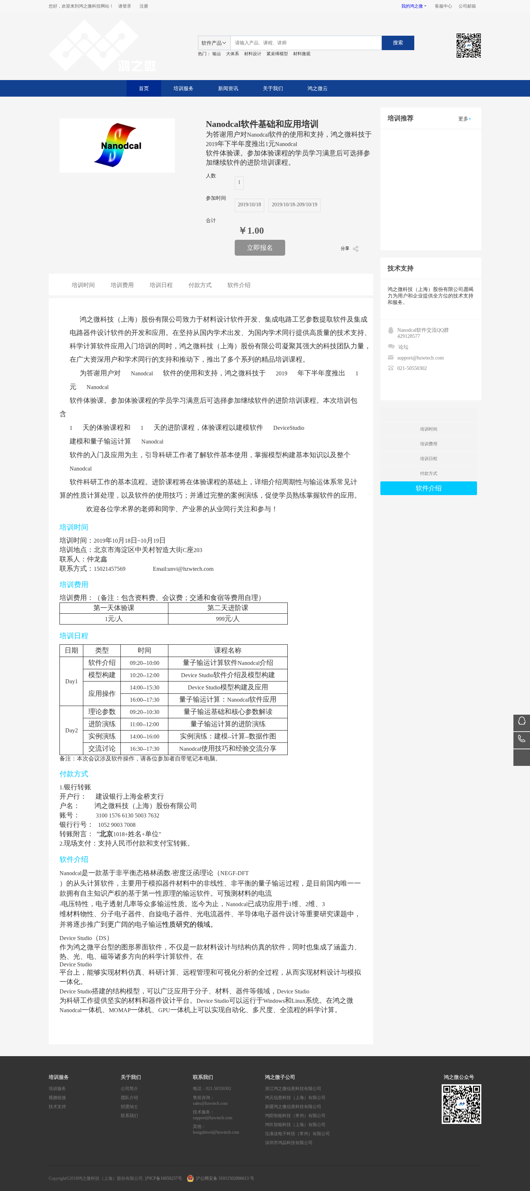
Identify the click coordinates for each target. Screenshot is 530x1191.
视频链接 (57, 1097)
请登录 (124, 6)
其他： (216, 1129)
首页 (144, 88)
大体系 (232, 53)
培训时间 (83, 285)
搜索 (398, 42)
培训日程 (161, 285)
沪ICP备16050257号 (163, 1178)
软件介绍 (239, 285)
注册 (144, 6)
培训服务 (183, 88)
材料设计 (252, 53)
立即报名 (260, 247)
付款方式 (200, 285)
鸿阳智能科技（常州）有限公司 (295, 1115)
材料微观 (301, 53)
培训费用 (122, 285)
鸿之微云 (318, 88)
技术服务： (212, 1115)
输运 (216, 53)
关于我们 (273, 88)
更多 (464, 119)
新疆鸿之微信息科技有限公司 (293, 1106)
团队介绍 (129, 1097)
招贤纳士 (129, 1106)
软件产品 (212, 43)
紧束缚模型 (277, 53)
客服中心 (443, 6)
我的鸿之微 (412, 6)
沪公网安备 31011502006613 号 (225, 1178)
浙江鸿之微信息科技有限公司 (293, 1088)
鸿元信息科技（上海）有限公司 (295, 1097)
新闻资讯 (228, 88)
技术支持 (57, 1106)
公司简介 (129, 1088)
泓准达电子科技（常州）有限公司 (297, 1133)
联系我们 (129, 1115)
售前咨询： (210, 1100)
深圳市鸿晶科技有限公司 (289, 1142)
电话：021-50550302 (212, 1088)
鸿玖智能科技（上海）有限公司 (295, 1124)
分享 (345, 248)
